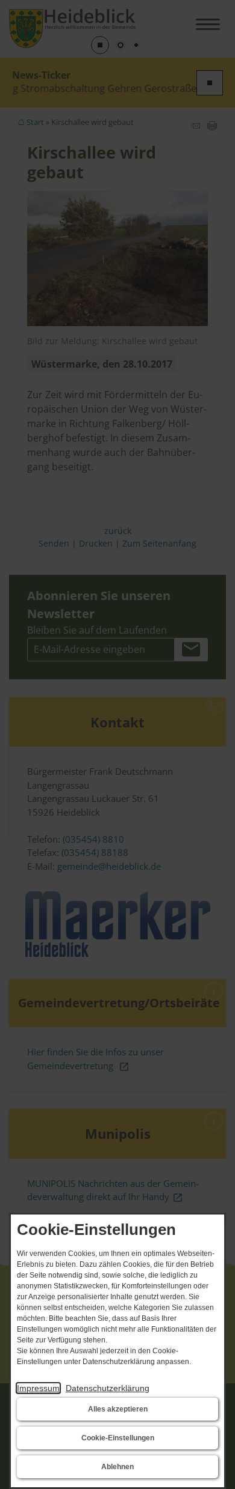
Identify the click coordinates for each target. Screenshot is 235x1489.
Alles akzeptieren (118, 1409)
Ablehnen (117, 1467)
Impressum (38, 1388)
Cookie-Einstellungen (117, 1438)
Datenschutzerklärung (107, 1388)
